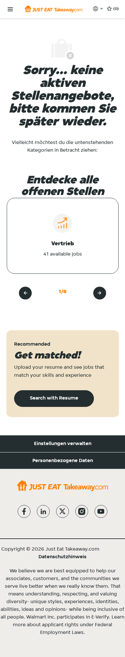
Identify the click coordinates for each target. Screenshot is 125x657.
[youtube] (101, 511)
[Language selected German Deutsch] (98, 8)
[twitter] (62, 511)
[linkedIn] (43, 511)
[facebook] (24, 511)
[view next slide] (99, 293)
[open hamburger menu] (10, 9)
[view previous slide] (25, 293)
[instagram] (81, 511)
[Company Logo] (53, 9)
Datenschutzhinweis (62, 557)
